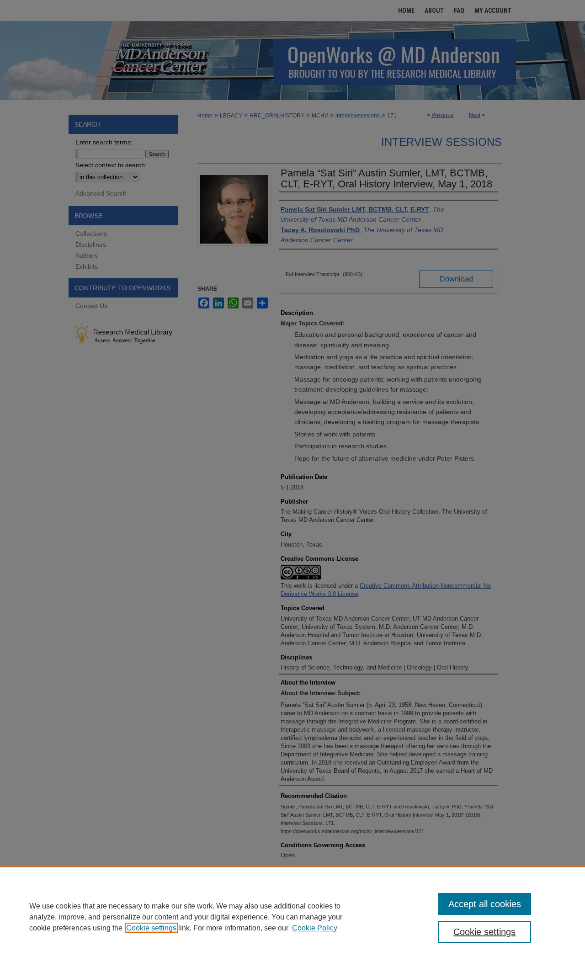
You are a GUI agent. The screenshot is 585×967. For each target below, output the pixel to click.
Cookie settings (151, 928)
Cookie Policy (314, 928)
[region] (292, 916)
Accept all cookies (484, 904)
